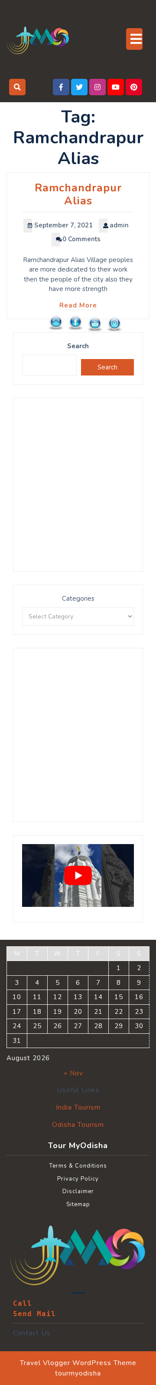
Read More (78, 305)
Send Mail (34, 1314)
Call (22, 1303)
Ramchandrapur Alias (78, 194)
